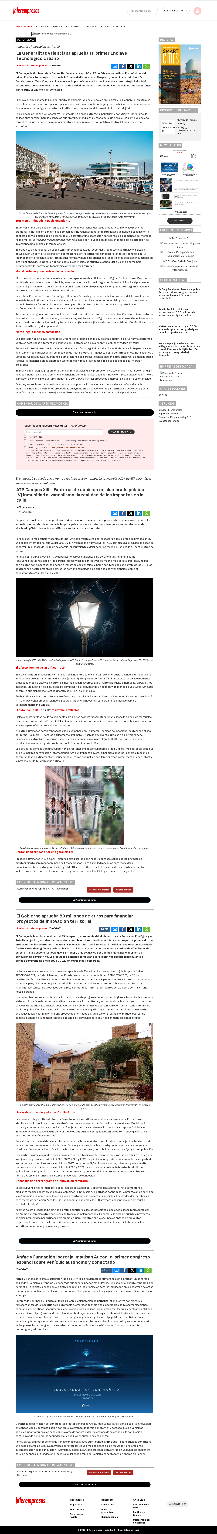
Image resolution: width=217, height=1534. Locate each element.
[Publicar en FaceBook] (122, 66)
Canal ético (107, 1504)
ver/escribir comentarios (84, 900)
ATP (47, 710)
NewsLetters (77, 1509)
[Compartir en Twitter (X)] (130, 66)
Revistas (118, 26)
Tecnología (90, 26)
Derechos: (121, 455)
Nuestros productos (107, 1511)
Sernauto (102, 1301)
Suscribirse (180, 220)
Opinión (57, 26)
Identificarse (77, 1499)
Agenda (105, 26)
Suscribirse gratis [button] (175, 10)
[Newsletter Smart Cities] (184, 179)
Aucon (128, 1279)
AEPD (79, 460)
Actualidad (42, 26)
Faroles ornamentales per (186, 130)
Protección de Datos (141, 1506)
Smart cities (24, 26)
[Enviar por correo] (114, 66)
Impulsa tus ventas (168, 413)
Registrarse (76, 1504)
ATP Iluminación (26, 507)
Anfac (20, 1279)
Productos (72, 26)
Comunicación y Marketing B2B (175, 417)
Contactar (107, 1499)
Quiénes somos (109, 1517)
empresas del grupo (84, 455)
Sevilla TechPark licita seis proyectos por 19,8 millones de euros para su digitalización (177, 312)
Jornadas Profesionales (170, 410)
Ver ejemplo (77, 426)
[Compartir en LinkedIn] (138, 66)
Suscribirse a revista (77, 1516)
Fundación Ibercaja (56, 1301)
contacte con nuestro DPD (106, 458)
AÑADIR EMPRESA (178, 1504)
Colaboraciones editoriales (141, 1521)
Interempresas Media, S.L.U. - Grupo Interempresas (113, 1530)
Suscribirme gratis (121, 432)
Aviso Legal (50, 448)
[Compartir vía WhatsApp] (146, 66)
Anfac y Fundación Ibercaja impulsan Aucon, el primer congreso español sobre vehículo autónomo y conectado (180, 294)
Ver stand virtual (123, 889)
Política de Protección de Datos (72, 448)
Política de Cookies (139, 1514)
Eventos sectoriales (169, 421)
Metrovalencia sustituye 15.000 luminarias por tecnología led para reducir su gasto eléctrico (178, 329)
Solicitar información (99, 889)
